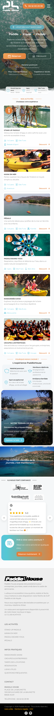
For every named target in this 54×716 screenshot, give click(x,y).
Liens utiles (10, 669)
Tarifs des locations (14, 662)
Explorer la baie (12, 440)
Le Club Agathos (12, 615)
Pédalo (8, 640)
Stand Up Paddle (12, 630)
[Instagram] (30, 713)
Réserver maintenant (27, 554)
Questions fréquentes (15, 673)
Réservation (10, 666)
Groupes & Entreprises (15, 658)
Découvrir (43, 144)
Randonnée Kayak (13, 655)
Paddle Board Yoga (14, 637)
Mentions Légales (22, 709)
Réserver (16, 56)
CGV (31, 709)
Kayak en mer (10, 633)
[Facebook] (25, 713)
